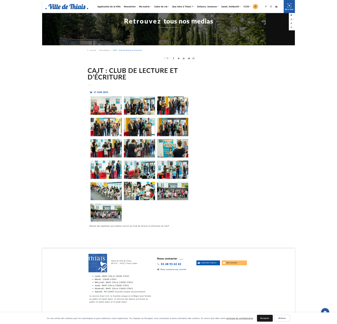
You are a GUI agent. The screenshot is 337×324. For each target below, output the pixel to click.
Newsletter (130, 6)
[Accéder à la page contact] (325, 312)
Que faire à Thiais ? (182, 6)
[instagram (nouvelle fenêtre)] (271, 6)
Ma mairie (144, 6)
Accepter (264, 318)
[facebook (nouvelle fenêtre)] (266, 6)
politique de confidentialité (239, 318)
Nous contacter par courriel (173, 269)
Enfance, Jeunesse (207, 6)
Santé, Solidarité (230, 6)
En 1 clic (289, 9)
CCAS (246, 6)
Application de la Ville (109, 6)
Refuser (282, 318)
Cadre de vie (161, 6)
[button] (276, 6)
